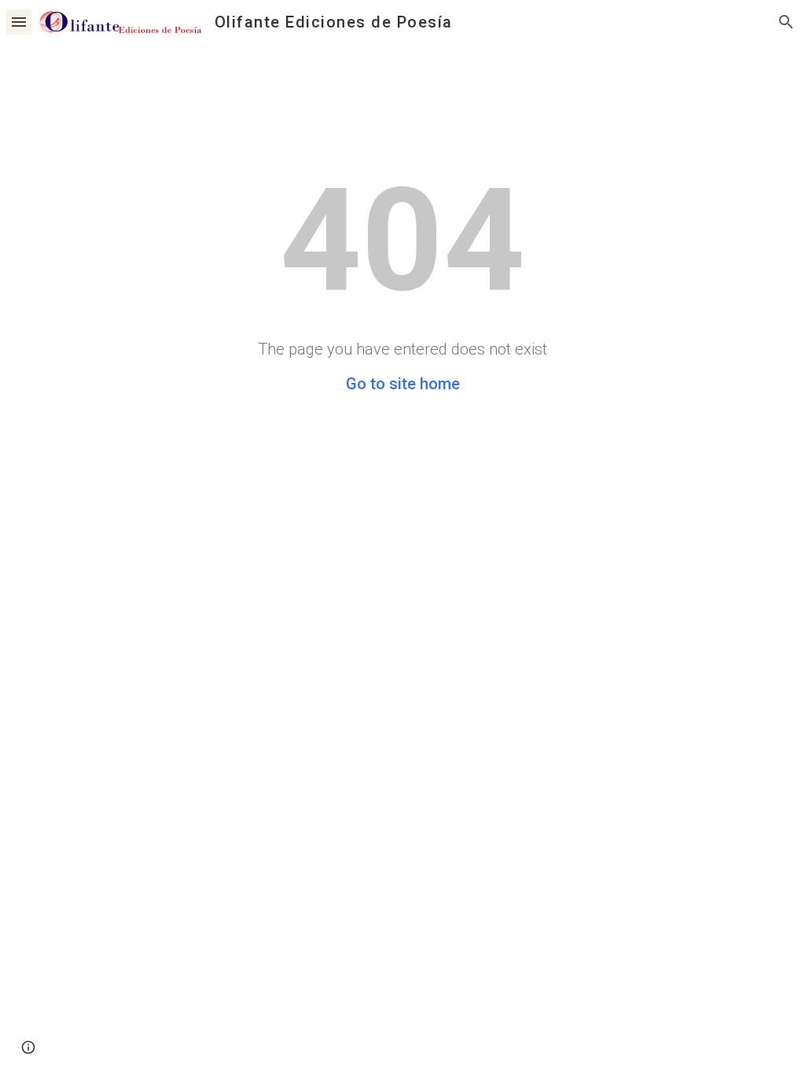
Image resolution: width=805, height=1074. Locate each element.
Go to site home (403, 383)
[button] (19, 21)
